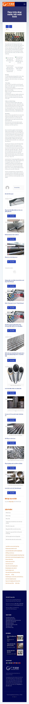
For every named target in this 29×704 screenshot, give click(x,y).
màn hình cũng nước (10, 617)
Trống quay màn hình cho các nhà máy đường (14, 522)
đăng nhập (11, 501)
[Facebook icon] (13, 696)
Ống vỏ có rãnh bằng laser (11, 257)
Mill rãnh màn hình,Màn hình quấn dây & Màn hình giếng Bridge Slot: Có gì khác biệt (14, 354)
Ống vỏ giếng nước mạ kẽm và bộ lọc (13, 463)
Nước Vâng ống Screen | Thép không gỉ (14, 303)
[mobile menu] (24, 4)
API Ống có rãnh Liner (10, 438)
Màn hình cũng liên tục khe (11, 624)
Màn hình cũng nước (10, 526)
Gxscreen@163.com (18, 605)
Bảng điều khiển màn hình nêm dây (13, 529)
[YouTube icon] (16, 696)
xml (11, 685)
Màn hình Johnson (10, 623)
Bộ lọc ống (8, 515)
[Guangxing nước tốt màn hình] (9, 4)
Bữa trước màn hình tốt (11, 621)
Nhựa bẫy (8, 518)
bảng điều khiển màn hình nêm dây (13, 620)
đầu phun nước (9, 626)
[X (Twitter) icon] (14, 696)
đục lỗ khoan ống (9, 627)
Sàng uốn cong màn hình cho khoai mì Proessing (14, 532)
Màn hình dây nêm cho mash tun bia (13, 539)
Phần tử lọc (8, 512)
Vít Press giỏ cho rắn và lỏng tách (13, 536)
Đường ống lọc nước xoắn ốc (12, 234)
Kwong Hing (16, 187)
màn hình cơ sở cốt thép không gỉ (13, 488)
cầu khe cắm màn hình (10, 618)
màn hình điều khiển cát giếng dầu (13, 388)
